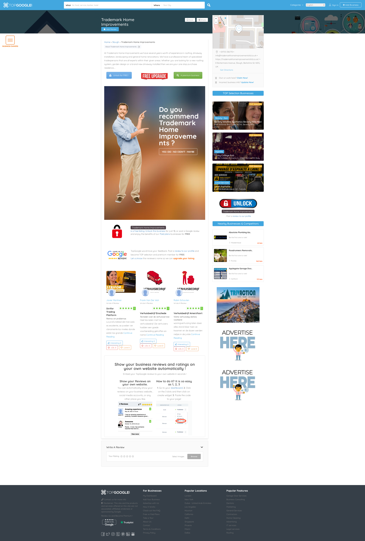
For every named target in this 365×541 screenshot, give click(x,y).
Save (190, 20)
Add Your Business (151, 499)
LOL (113, 347)
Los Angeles (190, 507)
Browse (194, 456)
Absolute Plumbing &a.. (240, 232)
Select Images (178, 456)
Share (203, 20)
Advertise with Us (151, 503)
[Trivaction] (238, 305)
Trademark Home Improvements (148, 227)
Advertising (231, 521)
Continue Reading (155, 334)
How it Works (149, 507)
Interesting (115, 343)
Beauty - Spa (221, 118)
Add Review (111, 29)
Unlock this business (155, 231)
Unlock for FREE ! (121, 75)
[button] (10, 40)
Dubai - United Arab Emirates (198, 503)
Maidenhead (236, 243)
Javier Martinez (113, 300)
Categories (295, 5)
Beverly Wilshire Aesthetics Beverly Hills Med (237, 121)
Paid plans (165, 234)
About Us (147, 521)
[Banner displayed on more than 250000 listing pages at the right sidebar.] (238, 344)
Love (127, 347)
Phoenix (188, 525)
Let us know (136, 258)
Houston (188, 510)
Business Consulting (235, 499)
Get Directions (226, 70)
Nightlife (219, 151)
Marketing (231, 507)
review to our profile (184, 251)
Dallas (187, 532)
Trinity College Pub (224, 155)
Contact (146, 525)
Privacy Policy (149, 532)
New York (189, 499)
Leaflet (260, 47)
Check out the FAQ (151, 510)
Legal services (233, 529)
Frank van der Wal (149, 300)
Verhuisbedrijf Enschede (153, 313)
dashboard (177, 387)
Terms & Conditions (152, 529)
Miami (187, 529)
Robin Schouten (181, 300)
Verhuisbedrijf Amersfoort (188, 313)
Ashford (234, 279)
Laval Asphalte (222, 186)
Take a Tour (148, 518)
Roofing (230, 532)
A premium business (190, 75)
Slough (115, 42)
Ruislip (233, 261)
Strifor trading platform (111, 311)
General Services (234, 510)
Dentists (230, 503)
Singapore (189, 521)
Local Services (222, 182)
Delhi (187, 518)
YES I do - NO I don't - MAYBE (178, 151)
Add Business (351, 5)
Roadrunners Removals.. (241, 250)
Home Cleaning (233, 518)
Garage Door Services (236, 495)
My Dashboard (149, 495)
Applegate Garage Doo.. (240, 268)
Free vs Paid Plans (151, 514)
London (188, 495)
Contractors (231, 514)
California (189, 514)
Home (107, 42)
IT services (231, 525)
